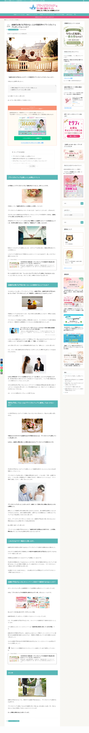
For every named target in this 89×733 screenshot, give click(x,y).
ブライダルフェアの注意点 (13, 29)
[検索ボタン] (74, 14)
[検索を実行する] (82, 203)
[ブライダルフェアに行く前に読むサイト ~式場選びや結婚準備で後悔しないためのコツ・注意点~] (44, 7)
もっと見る (32, 166)
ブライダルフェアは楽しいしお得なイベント (24, 156)
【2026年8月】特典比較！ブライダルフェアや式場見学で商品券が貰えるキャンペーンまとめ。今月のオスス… (37, 262)
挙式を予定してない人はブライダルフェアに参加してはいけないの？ (30, 160)
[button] (2, 360)
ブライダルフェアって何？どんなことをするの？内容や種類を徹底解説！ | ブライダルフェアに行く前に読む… (37, 328)
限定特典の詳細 (68, 107)
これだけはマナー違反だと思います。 (22, 163)
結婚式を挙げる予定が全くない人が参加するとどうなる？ (27, 158)
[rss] (83, 1)
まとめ (66, 392)
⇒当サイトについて (68, 268)
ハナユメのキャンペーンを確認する (32, 138)
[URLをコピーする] (2, 373)
